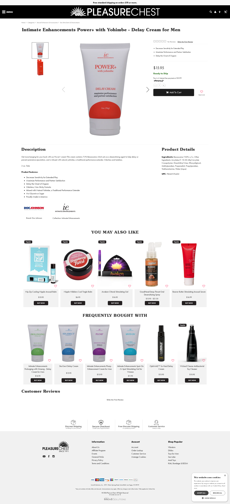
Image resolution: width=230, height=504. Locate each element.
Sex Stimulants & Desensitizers (70, 23)
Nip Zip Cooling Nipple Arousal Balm (41, 291)
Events (94, 453)
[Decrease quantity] (155, 85)
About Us (95, 447)
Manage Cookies (138, 457)
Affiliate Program (98, 450)
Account (134, 447)
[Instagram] (54, 456)
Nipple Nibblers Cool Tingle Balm (78, 291)
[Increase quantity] (163, 85)
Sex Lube (171, 457)
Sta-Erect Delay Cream (68, 366)
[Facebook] (49, 456)
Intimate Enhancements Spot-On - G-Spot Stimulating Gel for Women (130, 369)
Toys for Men (173, 453)
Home (23, 23)
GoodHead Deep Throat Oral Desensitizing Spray (152, 293)
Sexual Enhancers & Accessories (47, 23)
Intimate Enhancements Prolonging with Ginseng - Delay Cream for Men (38, 369)
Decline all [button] (217, 493)
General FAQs (98, 457)
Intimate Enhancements (71, 218)
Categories (31, 23)
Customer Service (138, 453)
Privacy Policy (97, 460)
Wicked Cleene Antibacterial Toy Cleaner (192, 367)
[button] (147, 89)
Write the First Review (185, 42)
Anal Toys (172, 460)
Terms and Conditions (100, 463)
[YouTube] (44, 456)
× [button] (225, 475)
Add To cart (175, 92)
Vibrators (171, 447)
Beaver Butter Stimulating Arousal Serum (189, 291)
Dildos (170, 450)
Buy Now (41, 303)
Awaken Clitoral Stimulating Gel (115, 291)
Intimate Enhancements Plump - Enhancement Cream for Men (99, 367)
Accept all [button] (201, 493)
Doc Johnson (37, 218)
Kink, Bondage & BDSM (178, 463)
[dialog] (210, 487)
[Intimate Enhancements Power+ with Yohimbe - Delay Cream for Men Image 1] (106, 89)
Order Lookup (137, 450)
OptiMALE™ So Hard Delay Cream (161, 367)
